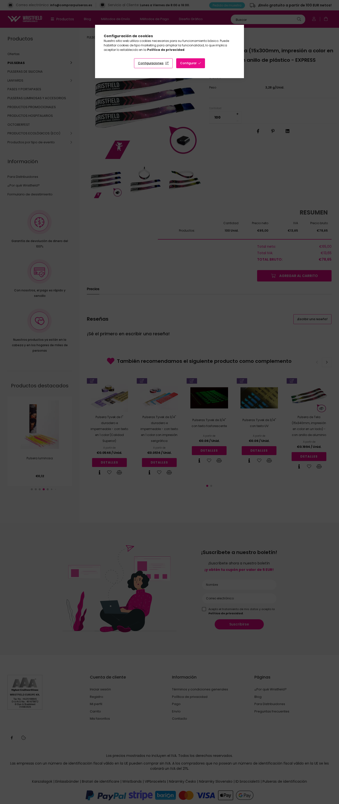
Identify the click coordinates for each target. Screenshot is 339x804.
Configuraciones (151, 63)
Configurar (188, 63)
